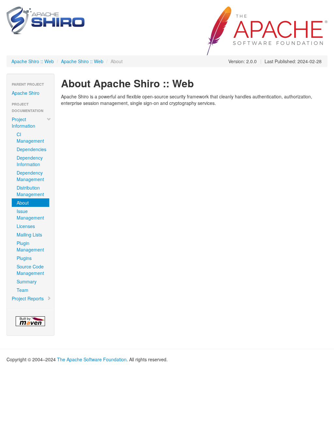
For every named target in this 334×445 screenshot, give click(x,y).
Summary (27, 281)
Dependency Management (30, 175)
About (23, 202)
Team (22, 290)
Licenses (26, 226)
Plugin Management (30, 246)
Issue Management (30, 214)
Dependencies (31, 149)
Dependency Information (30, 160)
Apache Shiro (25, 93)
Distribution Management (30, 190)
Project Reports (28, 298)
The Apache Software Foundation (92, 359)
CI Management (30, 137)
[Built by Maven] (30, 321)
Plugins (24, 258)
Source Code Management (30, 269)
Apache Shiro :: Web (32, 61)
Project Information (23, 122)
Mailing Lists (29, 234)
